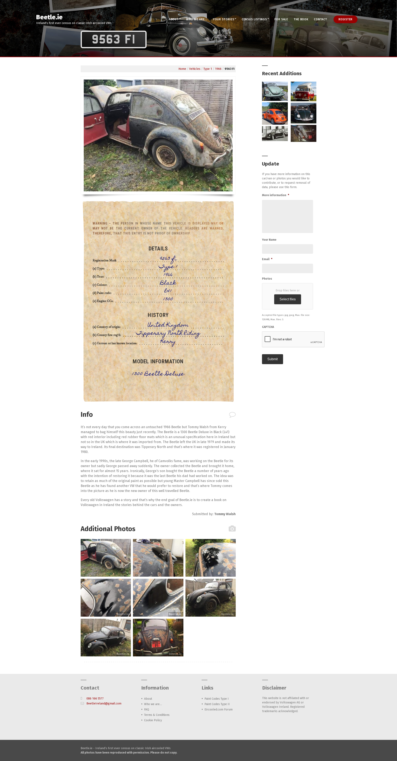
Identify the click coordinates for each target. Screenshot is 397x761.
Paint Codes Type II (217, 704)
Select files (288, 299)
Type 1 (207, 69)
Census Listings (254, 19)
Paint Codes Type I (216, 699)
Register (345, 19)
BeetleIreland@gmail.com (103, 703)
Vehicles (194, 69)
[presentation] (293, 339)
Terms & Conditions (157, 715)
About (174, 19)
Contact (320, 19)
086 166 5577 (95, 698)
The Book (301, 19)
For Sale (281, 19)
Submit (272, 359)
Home (182, 69)
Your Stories (223, 19)
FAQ (146, 709)
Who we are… (196, 19)
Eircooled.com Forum (218, 709)
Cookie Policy (153, 720)
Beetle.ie (49, 17)
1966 (218, 69)
